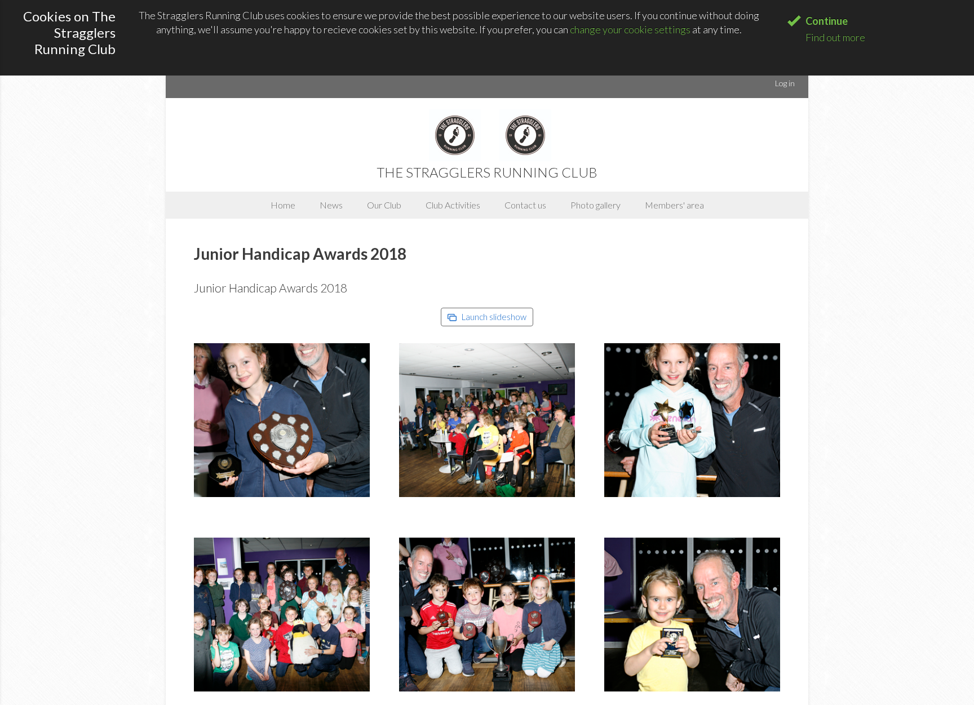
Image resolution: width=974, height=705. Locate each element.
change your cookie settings (630, 29)
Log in (785, 83)
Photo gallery (595, 204)
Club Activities (453, 204)
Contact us (525, 204)
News (331, 204)
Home (283, 204)
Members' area (674, 204)
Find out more (835, 37)
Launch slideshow (493, 317)
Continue (826, 21)
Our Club (384, 204)
